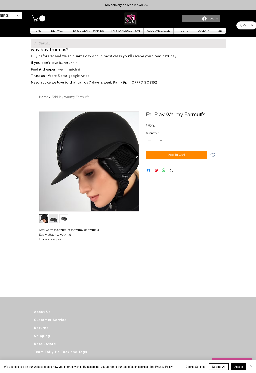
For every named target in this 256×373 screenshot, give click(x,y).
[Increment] (161, 140)
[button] (39, 18)
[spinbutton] (155, 140)
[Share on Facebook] (148, 170)
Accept (238, 367)
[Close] (251, 366)
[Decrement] (149, 140)
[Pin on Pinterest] (156, 170)
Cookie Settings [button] (195, 367)
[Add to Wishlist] (213, 155)
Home (43, 97)
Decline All (218, 367)
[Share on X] (171, 170)
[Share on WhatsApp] (163, 170)
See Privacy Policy (161, 367)
